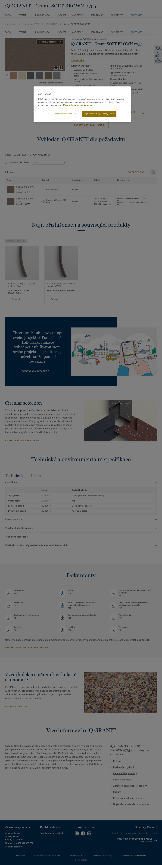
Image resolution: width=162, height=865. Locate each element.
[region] (82, 104)
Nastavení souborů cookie (67, 114)
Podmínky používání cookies (77, 105)
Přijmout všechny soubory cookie (99, 114)
